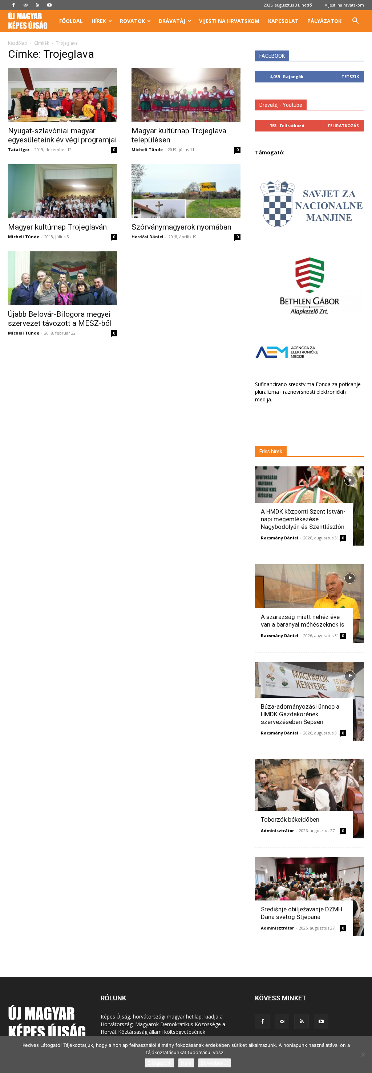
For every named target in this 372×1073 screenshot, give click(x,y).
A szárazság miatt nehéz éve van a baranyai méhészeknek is (302, 620)
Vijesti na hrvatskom (344, 5)
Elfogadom (159, 1063)
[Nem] (363, 1054)
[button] (355, 21)
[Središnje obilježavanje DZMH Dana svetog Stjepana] (309, 896)
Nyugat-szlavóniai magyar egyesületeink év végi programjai (62, 135)
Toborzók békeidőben (290, 819)
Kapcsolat (283, 20)
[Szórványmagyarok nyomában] (186, 191)
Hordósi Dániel (147, 236)
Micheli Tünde (147, 149)
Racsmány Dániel (279, 537)
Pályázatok (324, 20)
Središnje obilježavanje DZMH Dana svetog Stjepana (301, 913)
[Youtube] (49, 5)
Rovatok (132, 20)
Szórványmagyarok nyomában (181, 227)
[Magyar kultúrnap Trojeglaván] (62, 191)
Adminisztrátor (277, 830)
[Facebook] (13, 5)
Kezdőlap (17, 43)
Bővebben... (214, 1063)
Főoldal (71, 20)
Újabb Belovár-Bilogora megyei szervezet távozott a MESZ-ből (60, 319)
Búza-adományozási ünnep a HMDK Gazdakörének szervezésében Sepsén (300, 714)
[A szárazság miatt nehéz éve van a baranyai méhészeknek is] (309, 603)
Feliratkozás (343, 125)
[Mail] (25, 5)
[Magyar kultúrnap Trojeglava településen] (186, 95)
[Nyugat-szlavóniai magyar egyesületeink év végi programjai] (62, 95)
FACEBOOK (272, 56)
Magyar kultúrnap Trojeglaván (57, 227)
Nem (186, 1063)
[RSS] (37, 5)
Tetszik (350, 76)
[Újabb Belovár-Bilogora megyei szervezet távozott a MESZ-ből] (62, 278)
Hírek (99, 20)
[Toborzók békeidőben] (309, 798)
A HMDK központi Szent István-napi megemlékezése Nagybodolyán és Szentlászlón (303, 519)
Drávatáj (172, 20)
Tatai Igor (18, 149)
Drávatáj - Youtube (280, 105)
